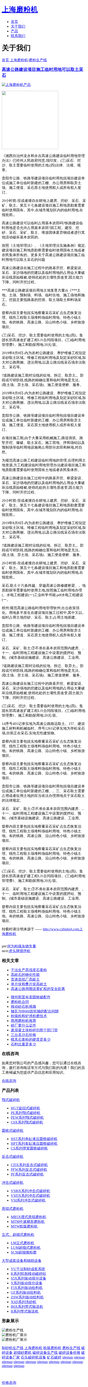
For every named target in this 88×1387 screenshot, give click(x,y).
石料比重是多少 (23, 1044)
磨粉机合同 (20, 1002)
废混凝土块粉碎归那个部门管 (34, 1030)
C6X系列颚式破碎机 (27, 1122)
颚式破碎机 (11, 1100)
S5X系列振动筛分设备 (28, 1278)
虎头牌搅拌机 (19, 951)
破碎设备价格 (69, 1352)
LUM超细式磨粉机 (26, 1248)
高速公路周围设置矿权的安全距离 (38, 989)
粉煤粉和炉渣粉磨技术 (29, 1016)
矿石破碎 (54, 1357)
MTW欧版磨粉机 (24, 1226)
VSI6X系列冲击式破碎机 (30, 1191)
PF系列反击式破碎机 (27, 1174)
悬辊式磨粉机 (12, 1208)
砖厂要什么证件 (23, 1025)
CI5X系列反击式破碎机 (29, 1165)
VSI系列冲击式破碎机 (28, 1200)
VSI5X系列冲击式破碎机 (30, 1195)
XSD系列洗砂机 (23, 1302)
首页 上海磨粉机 (15, 60)
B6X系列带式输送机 (27, 1306)
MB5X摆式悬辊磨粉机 (28, 1217)
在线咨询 (9, 1081)
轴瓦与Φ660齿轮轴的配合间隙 (35, 1011)
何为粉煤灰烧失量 (21, 946)
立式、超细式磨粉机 (18, 1235)
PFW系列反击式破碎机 (29, 1169)
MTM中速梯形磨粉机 (28, 1221)
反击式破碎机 (12, 1156)
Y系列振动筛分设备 (26, 1283)
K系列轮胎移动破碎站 (28, 1274)
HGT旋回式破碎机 (25, 1108)
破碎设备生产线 (45, 1352)
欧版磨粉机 (52, 1348)
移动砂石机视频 (23, 1006)
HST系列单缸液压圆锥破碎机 (34, 1139)
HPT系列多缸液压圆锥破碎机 (34, 1143)
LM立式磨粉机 (22, 1243)
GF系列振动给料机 (26, 1292)
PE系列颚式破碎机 (25, 1113)
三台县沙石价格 (23, 1035)
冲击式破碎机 (12, 1182)
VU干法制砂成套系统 (28, 1269)
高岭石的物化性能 (25, 975)
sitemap (67, 1357)
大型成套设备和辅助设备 (22, 1261)
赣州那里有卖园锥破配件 (31, 997)
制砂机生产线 (12, 1348)
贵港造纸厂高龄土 (25, 979)
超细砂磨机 (23, 1352)
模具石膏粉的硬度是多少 (31, 1039)
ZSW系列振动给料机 (27, 1297)
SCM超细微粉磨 (24, 1252)
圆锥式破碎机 (12, 1130)
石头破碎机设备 (33, 1357)
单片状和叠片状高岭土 (29, 984)
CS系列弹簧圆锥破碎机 (29, 1148)
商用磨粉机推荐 (23, 1021)
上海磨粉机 (33, 1348)
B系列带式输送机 (25, 1311)
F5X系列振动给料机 (27, 1288)
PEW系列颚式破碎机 (27, 1117)
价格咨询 (9, 1383)
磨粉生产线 (38, 60)
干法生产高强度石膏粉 (29, 970)
